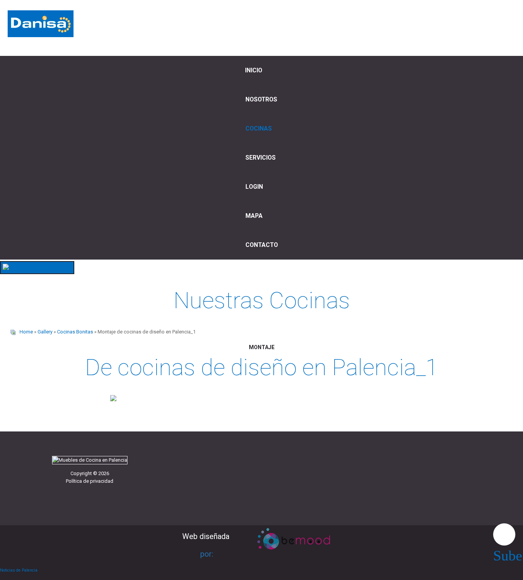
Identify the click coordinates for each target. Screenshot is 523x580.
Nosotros (261, 99)
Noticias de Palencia (19, 570)
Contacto (261, 245)
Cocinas (258, 128)
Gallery (45, 332)
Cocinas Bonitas (75, 332)
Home (26, 332)
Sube (504, 534)
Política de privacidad (89, 481)
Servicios (260, 157)
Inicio (253, 70)
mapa (254, 215)
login (254, 186)
